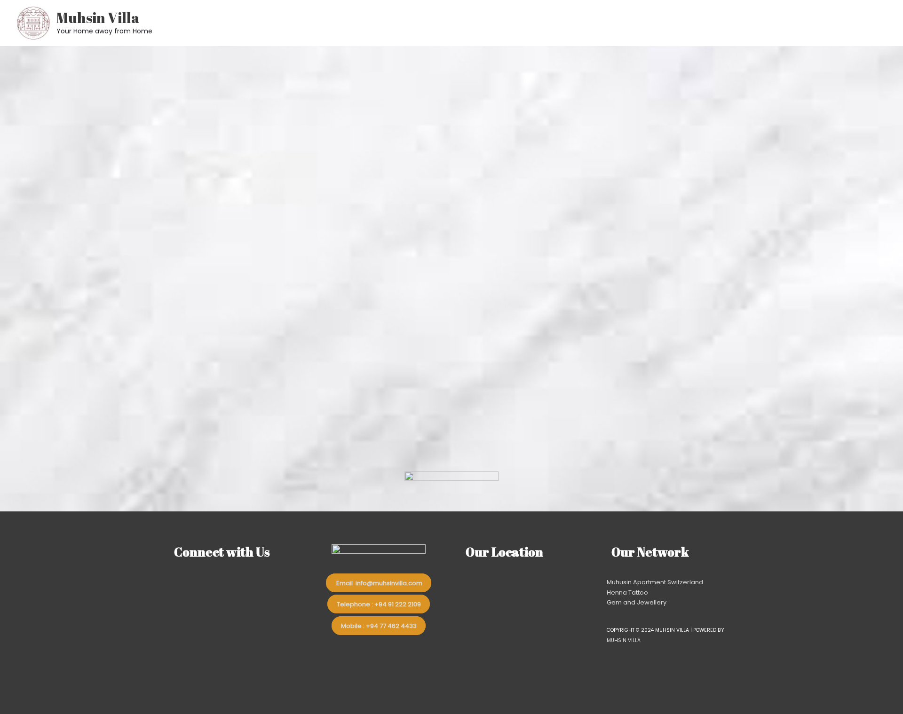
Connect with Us (222, 551)
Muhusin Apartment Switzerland (655, 582)
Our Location (504, 551)
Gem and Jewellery (636, 602)
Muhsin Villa (98, 17)
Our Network (650, 551)
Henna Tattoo (627, 592)
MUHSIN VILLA (624, 640)
